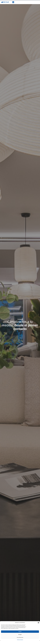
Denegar (20, 634)
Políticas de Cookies (20, 639)
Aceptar (20, 631)
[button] (38, 622)
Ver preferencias (20, 637)
